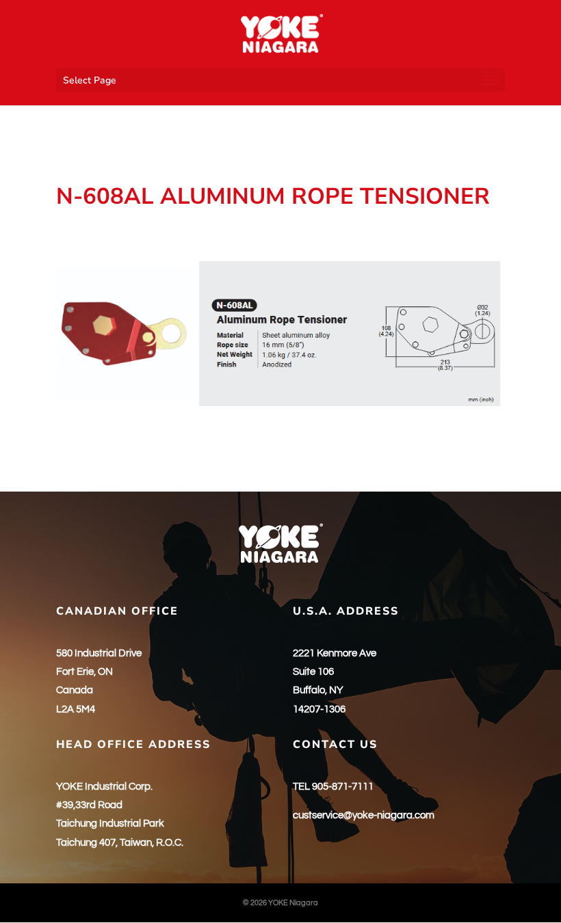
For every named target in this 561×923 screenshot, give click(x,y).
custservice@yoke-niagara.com (363, 815)
